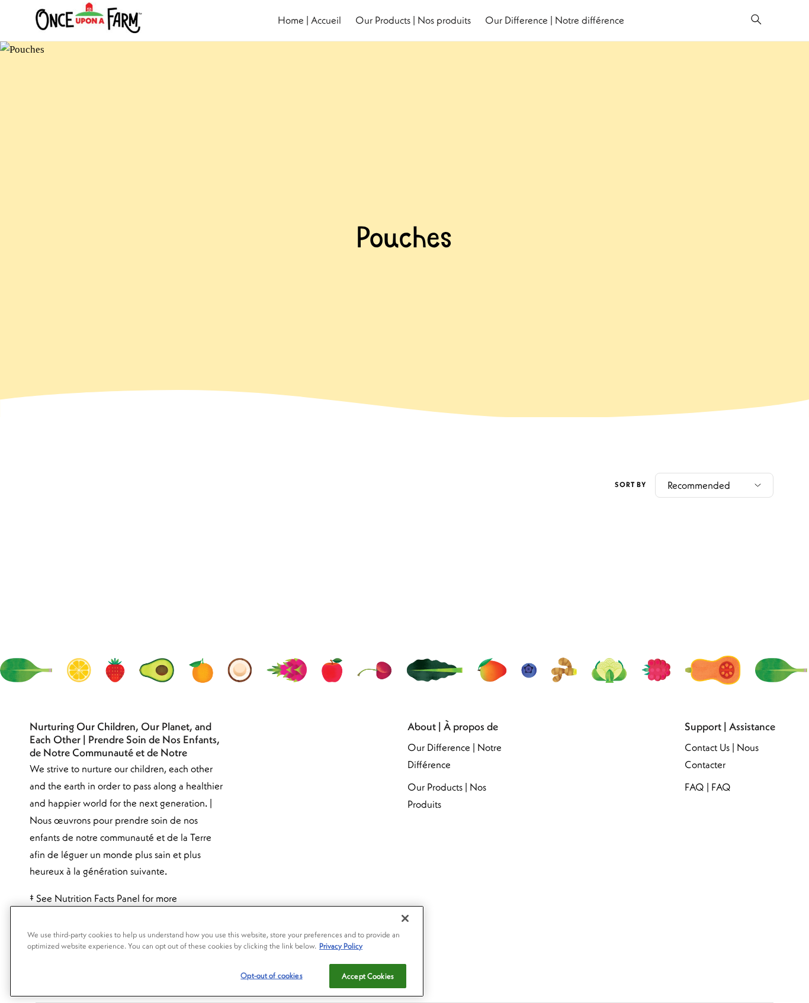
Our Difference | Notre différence (554, 20)
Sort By (630, 484)
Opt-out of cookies (271, 975)
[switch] (756, 20)
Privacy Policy (340, 946)
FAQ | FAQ (708, 787)
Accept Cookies (368, 976)
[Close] (405, 918)
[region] (216, 951)
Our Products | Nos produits (413, 20)
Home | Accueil (309, 20)
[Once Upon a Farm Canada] (89, 20)
